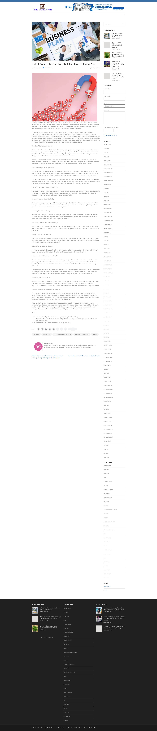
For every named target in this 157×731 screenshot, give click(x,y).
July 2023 (106, 281)
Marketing (107, 542)
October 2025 (108, 176)
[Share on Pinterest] (53, 329)
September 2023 (108, 273)
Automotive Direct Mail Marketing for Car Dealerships (84, 356)
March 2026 (107, 160)
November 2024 (108, 221)
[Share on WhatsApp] (50, 329)
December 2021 (108, 353)
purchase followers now (81, 334)
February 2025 (108, 208)
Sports (106, 566)
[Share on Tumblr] (61, 329)
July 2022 (106, 325)
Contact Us (107, 586)
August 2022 (107, 321)
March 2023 (107, 297)
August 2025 (107, 184)
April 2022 (106, 337)
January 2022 (107, 349)
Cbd (105, 477)
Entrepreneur (108, 498)
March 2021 (107, 377)
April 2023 (106, 293)
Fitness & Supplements (110, 510)
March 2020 (107, 413)
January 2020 (107, 421)
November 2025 (108, 172)
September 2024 (108, 229)
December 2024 (108, 216)
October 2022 (108, 313)
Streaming (107, 570)
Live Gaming (107, 538)
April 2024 (106, 249)
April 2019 (106, 457)
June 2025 (106, 192)
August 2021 (107, 365)
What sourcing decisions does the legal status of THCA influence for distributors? (118, 65)
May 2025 (106, 196)
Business (36, 334)
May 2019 (106, 453)
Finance (106, 506)
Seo (105, 558)
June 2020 (106, 405)
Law (105, 534)
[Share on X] (42, 329)
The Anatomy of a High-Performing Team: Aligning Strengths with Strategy (56, 317)
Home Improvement (109, 522)
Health (106, 518)
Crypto (106, 486)
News (105, 546)
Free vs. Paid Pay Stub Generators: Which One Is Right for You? (52, 322)
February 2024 (108, 257)
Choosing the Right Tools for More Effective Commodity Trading (118, 76)
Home (105, 590)
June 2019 (106, 449)
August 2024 (107, 233)
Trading (106, 578)
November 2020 (108, 389)
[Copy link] (73, 329)
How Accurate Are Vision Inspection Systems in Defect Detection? (117, 44)
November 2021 (108, 357)
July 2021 (106, 369)
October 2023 (108, 269)
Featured (106, 502)
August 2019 (107, 441)
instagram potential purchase (62, 334)
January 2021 (107, 381)
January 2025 (107, 212)
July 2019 (106, 445)
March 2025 (107, 204)
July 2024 (106, 237)
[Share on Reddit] (57, 329)
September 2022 (108, 317)
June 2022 (106, 329)
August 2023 (107, 277)
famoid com (46, 334)
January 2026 (107, 164)
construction (108, 482)
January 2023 (107, 305)
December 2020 (108, 385)
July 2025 (106, 188)
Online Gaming (108, 550)
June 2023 (106, 285)
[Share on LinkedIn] (46, 329)
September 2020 (108, 397)
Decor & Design (108, 490)
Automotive (107, 465)
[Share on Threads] (65, 329)
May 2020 (106, 409)
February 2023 (108, 301)
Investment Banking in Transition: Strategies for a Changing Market (114, 608)
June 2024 (106, 241)
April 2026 (106, 156)
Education (107, 494)
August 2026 (107, 144)
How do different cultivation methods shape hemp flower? (118, 54)
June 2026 (106, 152)
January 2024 (107, 261)
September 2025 (108, 180)
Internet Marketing (109, 530)
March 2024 (107, 253)
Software (107, 562)
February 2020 (108, 417)
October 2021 (108, 361)
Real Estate (107, 554)
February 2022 (108, 345)
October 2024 (108, 225)
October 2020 (108, 393)
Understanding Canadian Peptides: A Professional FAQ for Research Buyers (114, 618)
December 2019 (108, 425)
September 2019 (108, 437)
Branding (106, 469)
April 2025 (106, 200)
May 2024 (106, 245)
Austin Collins (37, 67)
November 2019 (108, 429)
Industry (106, 526)
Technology (107, 574)
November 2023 (108, 265)
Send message (110, 135)
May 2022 (106, 333)
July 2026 (106, 148)
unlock (95, 334)
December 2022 (108, 309)
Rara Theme (79, 727)
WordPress (94, 727)
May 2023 (106, 289)
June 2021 (106, 373)
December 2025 (108, 168)
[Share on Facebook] (38, 329)
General (106, 514)
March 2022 (107, 341)
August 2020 (107, 401)
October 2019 (108, 433)
